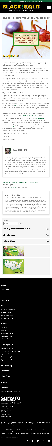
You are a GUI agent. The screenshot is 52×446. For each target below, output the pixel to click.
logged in (13, 187)
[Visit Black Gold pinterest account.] (43, 441)
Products (3, 285)
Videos (3, 306)
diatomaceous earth (40, 118)
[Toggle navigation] (49, 7)
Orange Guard (13, 127)
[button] (26, 229)
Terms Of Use (5, 371)
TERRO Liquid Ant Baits (29, 115)
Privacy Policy (5, 376)
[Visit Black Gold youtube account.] (49, 441)
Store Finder (5, 300)
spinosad (17, 105)
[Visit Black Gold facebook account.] (32, 441)
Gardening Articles (7, 345)
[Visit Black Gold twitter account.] (38, 441)
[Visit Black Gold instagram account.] (27, 441)
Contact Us (4, 387)
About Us (4, 382)
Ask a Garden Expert (7, 365)
